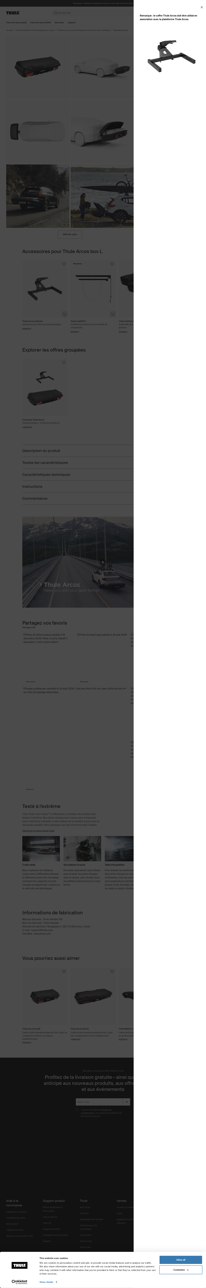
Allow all (180, 1260)
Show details (46, 1282)
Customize (179, 1269)
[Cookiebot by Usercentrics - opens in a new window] (19, 1282)
